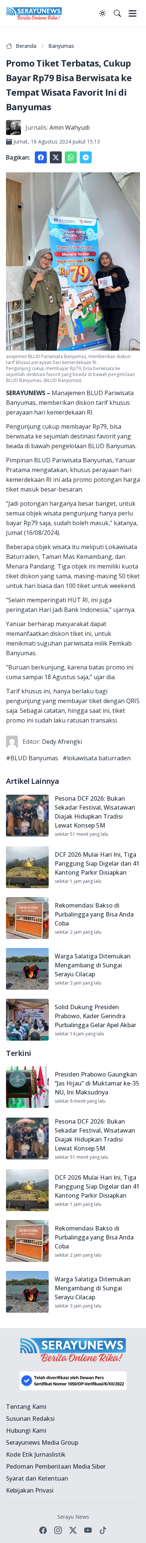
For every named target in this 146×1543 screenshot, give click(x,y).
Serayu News (73, 1516)
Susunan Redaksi (30, 1418)
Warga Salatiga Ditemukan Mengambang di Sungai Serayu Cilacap (93, 965)
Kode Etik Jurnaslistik (36, 1454)
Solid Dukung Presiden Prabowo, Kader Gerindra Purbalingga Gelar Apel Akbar (95, 1016)
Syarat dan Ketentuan (37, 1478)
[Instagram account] (58, 1530)
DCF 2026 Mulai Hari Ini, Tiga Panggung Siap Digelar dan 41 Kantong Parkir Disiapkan (97, 863)
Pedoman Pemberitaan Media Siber (56, 1466)
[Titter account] (73, 1530)
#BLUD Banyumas (32, 758)
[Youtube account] (88, 1530)
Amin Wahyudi (69, 127)
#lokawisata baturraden (97, 758)
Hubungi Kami (26, 1430)
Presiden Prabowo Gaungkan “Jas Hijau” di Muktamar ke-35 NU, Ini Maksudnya (97, 1083)
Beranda (26, 45)
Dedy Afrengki (62, 741)
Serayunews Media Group (42, 1442)
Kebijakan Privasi (30, 1490)
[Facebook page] (43, 1530)
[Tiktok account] (103, 1530)
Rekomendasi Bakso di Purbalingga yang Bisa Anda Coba (94, 914)
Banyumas (61, 45)
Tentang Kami (26, 1406)
